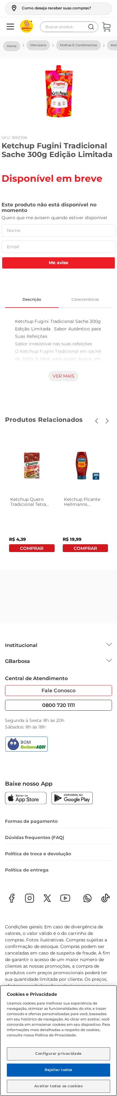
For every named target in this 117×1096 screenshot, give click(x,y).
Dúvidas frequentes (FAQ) (34, 837)
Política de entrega (27, 870)
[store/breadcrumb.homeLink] (11, 46)
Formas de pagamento (31, 821)
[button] (50, 8)
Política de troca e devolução (38, 854)
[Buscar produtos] (91, 27)
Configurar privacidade (58, 1053)
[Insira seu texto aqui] (105, 900)
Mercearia (38, 45)
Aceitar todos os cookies (58, 1086)
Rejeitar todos (58, 1070)
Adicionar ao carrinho (32, 548)
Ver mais (63, 376)
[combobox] (69, 27)
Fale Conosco (58, 691)
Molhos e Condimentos (78, 45)
